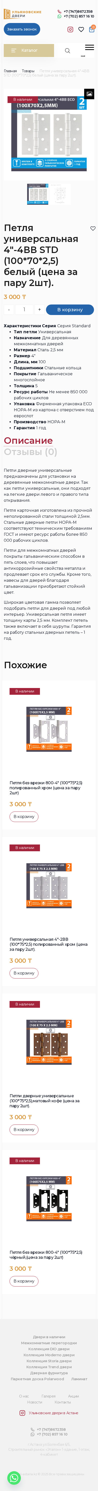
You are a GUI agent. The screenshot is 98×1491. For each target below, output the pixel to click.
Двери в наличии (49, 1337)
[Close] (83, 56)
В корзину (70, 309)
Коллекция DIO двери (48, 1349)
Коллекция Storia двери (49, 1361)
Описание (28, 440)
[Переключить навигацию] (89, 47)
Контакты (63, 1402)
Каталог (29, 50)
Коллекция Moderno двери (49, 1355)
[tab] (28, 440)
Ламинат (79, 1379)
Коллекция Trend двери (49, 1367)
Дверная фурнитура (49, 1373)
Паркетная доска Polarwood (37, 1379)
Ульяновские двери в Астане (53, 1413)
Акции (73, 1396)
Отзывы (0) (31, 451)
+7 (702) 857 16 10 (79, 16)
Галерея (48, 1396)
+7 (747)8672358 (78, 12)
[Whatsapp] (14, 1478)
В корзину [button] (24, 816)
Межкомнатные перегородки (49, 1343)
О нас (24, 1396)
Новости (34, 1402)
